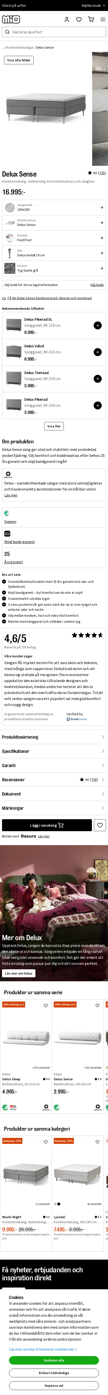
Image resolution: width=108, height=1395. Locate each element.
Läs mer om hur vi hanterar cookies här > (43, 1349)
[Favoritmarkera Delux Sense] (100, 825)
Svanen (10, 521)
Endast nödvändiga (54, 1373)
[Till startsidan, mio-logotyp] (11, 19)
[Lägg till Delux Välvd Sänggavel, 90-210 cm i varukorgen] (98, 352)
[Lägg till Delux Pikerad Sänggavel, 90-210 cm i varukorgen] (98, 405)
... (3, 47)
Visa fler (54, 426)
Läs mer (11, 495)
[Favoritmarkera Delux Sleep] (46, 1005)
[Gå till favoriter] (79, 19)
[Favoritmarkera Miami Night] (46, 1142)
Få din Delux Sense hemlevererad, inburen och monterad (50, 298)
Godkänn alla (54, 1360)
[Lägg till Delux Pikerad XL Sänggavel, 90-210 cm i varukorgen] (98, 325)
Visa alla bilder (18, 60)
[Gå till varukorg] (91, 19)
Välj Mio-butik (91, 5)
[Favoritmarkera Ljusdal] (97, 1142)
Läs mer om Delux (18, 973)
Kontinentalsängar (19, 47)
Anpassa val (54, 1385)
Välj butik (97, 285)
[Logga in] (67, 19)
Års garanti (13, 561)
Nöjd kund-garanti (19, 541)
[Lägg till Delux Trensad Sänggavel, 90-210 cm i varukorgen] (98, 379)
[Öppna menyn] (103, 19)
